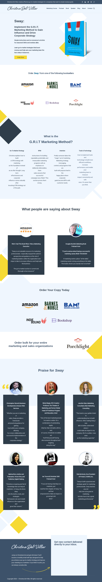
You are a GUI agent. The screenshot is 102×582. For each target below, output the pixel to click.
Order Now (20, 57)
